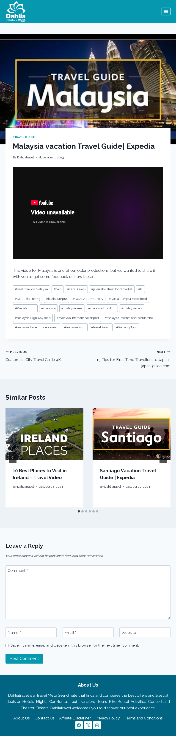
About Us (21, 718)
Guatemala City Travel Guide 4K (33, 356)
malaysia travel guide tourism (36, 327)
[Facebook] (79, 725)
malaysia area (71, 308)
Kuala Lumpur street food (128, 299)
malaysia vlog (74, 327)
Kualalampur (25, 308)
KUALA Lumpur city (88, 299)
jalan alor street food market (111, 289)
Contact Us (45, 718)
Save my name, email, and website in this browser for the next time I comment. (75, 645)
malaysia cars (131, 308)
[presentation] (44, 434)
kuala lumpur (56, 299)
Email (70, 632)
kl (140, 289)
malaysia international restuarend (129, 318)
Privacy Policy (108, 718)
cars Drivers (76, 289)
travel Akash (100, 327)
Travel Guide (24, 137)
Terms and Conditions (143, 718)
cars (57, 289)
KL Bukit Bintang (27, 299)
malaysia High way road (33, 318)
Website (128, 632)
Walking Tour (126, 327)
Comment (18, 570)
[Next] (163, 457)
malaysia (48, 308)
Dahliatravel (25, 157)
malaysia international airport (77, 318)
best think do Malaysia (31, 289)
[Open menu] (166, 11)
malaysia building (102, 308)
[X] (88, 725)
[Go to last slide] (12, 457)
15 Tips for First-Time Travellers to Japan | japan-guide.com (133, 359)
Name (14, 632)
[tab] (79, 511)
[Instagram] (97, 725)
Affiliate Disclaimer (75, 718)
